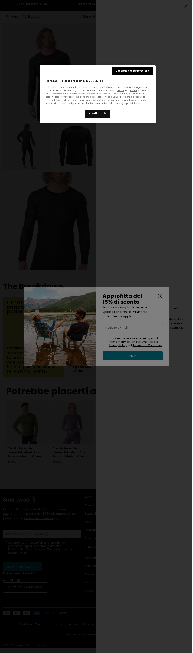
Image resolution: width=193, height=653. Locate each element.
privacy (120, 90)
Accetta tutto (97, 113)
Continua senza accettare (132, 70)
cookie (133, 90)
